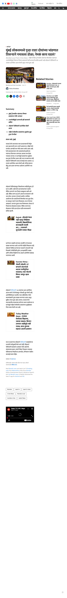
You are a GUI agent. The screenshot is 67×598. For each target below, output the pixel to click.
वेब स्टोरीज (59, 3)
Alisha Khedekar (14, 88)
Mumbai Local (21, 394)
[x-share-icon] (10, 97)
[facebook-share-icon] (14, 97)
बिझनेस (49, 8)
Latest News (22, 398)
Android (17, 376)
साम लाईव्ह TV (50, 3)
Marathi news (13, 369)
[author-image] (7, 88)
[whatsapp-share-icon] (7, 97)
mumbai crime (11, 398)
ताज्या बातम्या (11, 8)
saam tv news (27, 389)
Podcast (40, 3)
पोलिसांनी (13, 290)
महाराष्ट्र (19, 8)
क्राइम (55, 8)
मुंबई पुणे (26, 8)
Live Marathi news (13, 374)
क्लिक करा (14, 365)
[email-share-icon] (20, 97)
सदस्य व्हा (13, 359)
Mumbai (28, 370)
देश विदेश (42, 8)
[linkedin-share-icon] (17, 97)
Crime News (10, 394)
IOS (23, 376)
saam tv (17, 389)
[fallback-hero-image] (41, 85)
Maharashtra (15, 370)
